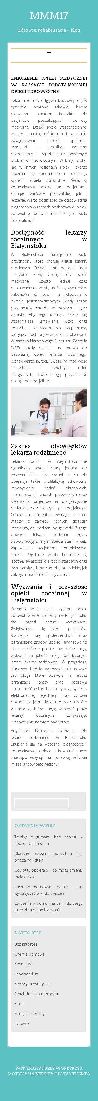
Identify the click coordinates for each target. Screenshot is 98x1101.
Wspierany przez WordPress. (49, 1068)
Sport (19, 1003)
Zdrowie (21, 1023)
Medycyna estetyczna (33, 983)
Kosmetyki (23, 963)
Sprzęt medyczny (29, 1013)
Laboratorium (26, 974)
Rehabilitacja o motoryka (36, 993)
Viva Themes (75, 1074)
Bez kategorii (25, 944)
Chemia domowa (29, 954)
